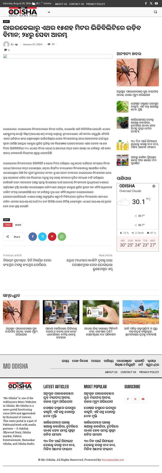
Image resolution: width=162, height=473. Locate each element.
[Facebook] (145, 3)
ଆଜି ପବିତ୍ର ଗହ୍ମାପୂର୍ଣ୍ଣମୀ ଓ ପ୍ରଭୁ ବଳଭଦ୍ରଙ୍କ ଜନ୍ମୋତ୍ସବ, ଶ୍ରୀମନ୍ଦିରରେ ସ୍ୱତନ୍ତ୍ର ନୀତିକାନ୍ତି (141, 331)
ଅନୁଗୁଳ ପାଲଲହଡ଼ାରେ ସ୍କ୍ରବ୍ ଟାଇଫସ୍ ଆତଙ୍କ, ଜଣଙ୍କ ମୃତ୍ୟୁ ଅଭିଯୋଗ (137, 93)
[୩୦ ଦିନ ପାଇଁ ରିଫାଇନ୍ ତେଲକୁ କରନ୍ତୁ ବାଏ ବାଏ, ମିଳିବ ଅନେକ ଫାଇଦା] (122, 144)
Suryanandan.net (113, 460)
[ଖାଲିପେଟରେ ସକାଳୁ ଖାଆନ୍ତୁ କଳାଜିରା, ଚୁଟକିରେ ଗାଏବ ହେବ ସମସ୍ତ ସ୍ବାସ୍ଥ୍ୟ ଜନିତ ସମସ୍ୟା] (122, 123)
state (18, 224)
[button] (155, 11)
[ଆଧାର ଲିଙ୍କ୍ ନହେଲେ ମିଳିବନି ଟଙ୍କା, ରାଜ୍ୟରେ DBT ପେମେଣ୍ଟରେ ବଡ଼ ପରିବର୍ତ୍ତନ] (101, 312)
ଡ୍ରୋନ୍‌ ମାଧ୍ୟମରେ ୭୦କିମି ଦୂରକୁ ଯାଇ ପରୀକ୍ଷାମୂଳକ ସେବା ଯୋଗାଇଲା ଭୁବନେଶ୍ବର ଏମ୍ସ (89, 264)
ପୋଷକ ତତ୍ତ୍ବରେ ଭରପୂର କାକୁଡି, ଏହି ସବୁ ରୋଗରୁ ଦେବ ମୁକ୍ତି (144, 106)
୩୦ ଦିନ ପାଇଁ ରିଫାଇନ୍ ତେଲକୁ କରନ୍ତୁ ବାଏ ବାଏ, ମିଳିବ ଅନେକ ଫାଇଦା (145, 144)
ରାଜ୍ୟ (6, 21)
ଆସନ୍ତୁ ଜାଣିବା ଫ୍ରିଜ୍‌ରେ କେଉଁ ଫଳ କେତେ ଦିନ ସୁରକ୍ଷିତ (144, 160)
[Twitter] (151, 3)
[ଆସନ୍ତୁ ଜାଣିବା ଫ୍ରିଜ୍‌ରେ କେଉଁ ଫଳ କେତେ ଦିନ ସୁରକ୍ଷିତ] (122, 160)
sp (16, 44)
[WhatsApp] (62, 236)
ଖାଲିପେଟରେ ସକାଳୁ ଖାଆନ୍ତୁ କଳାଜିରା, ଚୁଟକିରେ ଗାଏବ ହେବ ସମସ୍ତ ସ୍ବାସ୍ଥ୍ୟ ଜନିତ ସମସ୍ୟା (143, 125)
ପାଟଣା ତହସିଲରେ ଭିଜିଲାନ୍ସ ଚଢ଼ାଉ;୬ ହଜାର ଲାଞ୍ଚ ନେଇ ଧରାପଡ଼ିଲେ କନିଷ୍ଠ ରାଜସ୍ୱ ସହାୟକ (61, 332)
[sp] (7, 44)
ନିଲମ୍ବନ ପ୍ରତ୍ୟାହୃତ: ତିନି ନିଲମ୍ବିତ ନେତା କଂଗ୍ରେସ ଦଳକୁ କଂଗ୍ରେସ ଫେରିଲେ (27, 262)
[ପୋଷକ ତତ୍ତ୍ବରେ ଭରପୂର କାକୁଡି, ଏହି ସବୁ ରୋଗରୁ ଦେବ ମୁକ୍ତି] (122, 107)
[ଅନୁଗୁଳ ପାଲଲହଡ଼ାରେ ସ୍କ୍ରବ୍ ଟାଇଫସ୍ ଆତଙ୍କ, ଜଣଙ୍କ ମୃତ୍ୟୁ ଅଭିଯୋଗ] (138, 72)
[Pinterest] (52, 236)
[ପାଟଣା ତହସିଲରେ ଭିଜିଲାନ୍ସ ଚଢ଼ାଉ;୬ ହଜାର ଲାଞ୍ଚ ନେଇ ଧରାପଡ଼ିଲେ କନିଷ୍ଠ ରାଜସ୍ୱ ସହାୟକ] (61, 312)
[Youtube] (156, 3)
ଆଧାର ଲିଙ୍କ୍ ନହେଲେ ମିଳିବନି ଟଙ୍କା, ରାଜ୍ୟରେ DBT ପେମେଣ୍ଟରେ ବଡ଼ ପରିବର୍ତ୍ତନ (100, 331)
